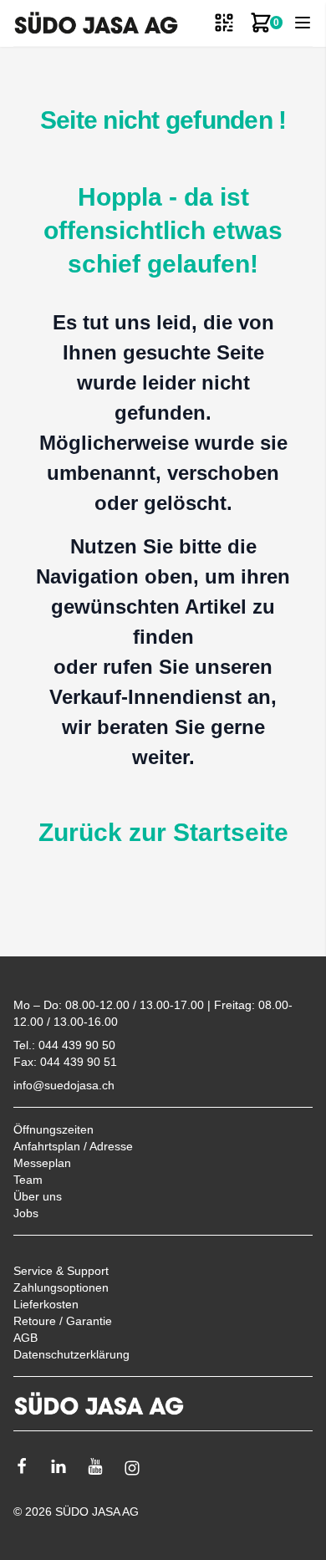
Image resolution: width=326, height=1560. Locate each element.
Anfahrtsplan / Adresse (73, 1146)
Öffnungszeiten (53, 1129)
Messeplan (42, 1163)
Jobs (25, 1213)
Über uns (37, 1196)
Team (28, 1179)
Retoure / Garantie (62, 1321)
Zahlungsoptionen (61, 1287)
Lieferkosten (46, 1304)
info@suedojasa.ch (64, 1085)
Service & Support (61, 1270)
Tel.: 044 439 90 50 (64, 1045)
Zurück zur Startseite (163, 832)
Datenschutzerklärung (71, 1354)
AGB (25, 1337)
